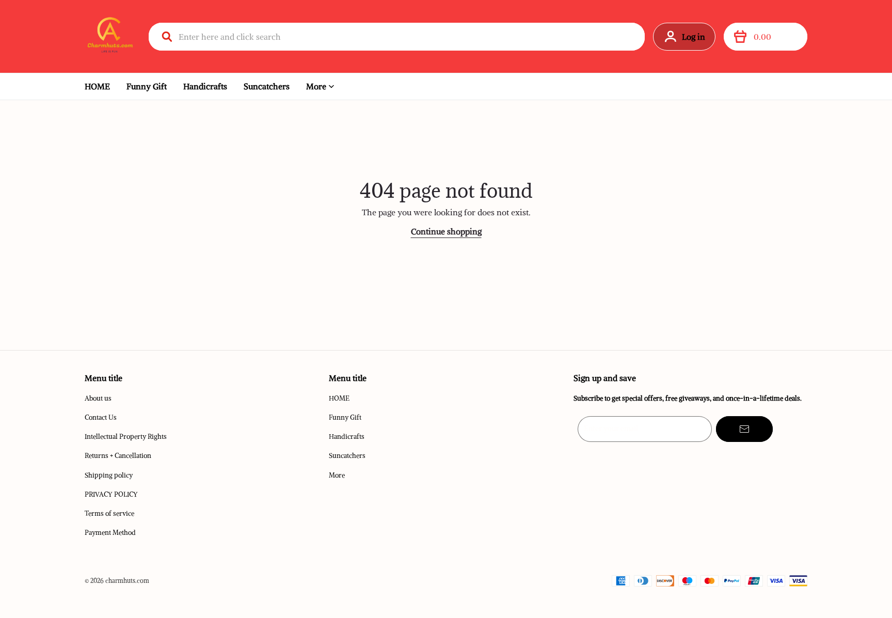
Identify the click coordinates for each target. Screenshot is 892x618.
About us (98, 398)
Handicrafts (205, 86)
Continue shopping (446, 231)
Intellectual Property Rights (126, 436)
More (316, 86)
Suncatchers (267, 86)
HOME (97, 86)
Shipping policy (109, 475)
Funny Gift (146, 86)
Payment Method (110, 532)
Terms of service (109, 513)
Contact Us (101, 417)
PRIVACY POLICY (111, 494)
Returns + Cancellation (118, 455)
